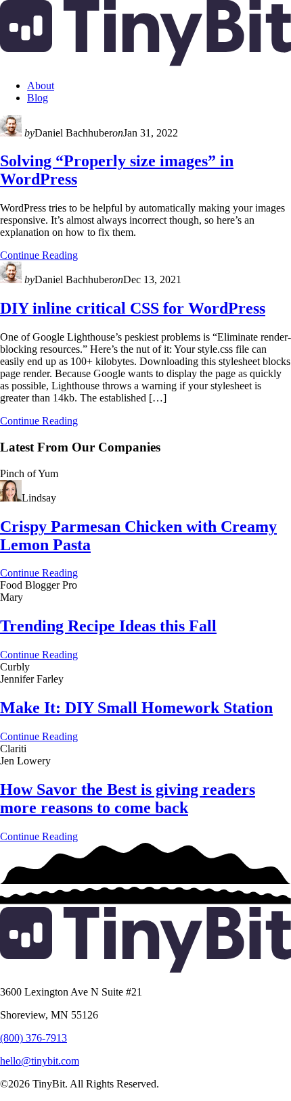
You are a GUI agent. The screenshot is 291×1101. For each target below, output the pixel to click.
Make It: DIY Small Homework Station (136, 707)
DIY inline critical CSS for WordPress (132, 308)
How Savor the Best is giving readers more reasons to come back (127, 798)
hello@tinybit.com (39, 1061)
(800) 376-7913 (33, 1038)
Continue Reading (39, 255)
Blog (37, 97)
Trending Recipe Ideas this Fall (108, 626)
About (40, 85)
